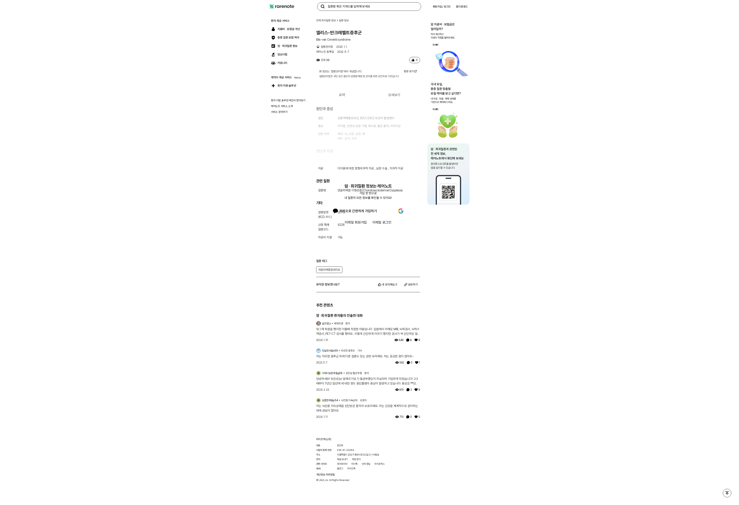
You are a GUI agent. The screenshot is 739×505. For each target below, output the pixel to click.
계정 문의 (356, 459)
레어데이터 (342, 463)
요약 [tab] (342, 95)
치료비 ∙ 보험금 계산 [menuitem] (289, 29)
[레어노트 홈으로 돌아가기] (281, 6)
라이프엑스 (379, 463)
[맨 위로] (727, 493)
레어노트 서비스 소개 (282, 106)
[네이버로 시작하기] (387, 211)
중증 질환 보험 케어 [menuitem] (288, 37)
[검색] (322, 6)
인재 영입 (366, 463)
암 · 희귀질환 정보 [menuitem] (288, 46)
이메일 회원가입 (356, 222)
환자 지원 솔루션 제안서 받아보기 (288, 100)
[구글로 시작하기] (400, 211)
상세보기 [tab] (394, 95)
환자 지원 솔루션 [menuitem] (287, 85)
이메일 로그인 (381, 222)
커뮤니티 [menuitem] (282, 63)
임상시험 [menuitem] (282, 54)
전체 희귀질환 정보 (326, 20)
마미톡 (354, 463)
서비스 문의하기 (279, 111)
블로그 (340, 468)
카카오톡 (351, 468)
